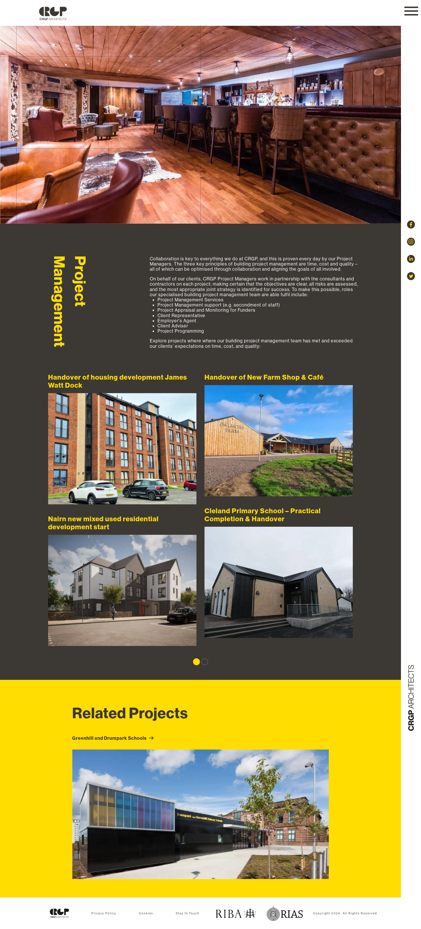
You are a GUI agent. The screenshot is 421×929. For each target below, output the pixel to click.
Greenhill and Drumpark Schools (109, 738)
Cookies (146, 913)
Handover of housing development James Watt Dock (122, 449)
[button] (411, 11)
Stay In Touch (187, 913)
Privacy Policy (103, 913)
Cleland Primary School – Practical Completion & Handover (278, 582)
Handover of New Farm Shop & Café (278, 441)
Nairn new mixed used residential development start (122, 590)
